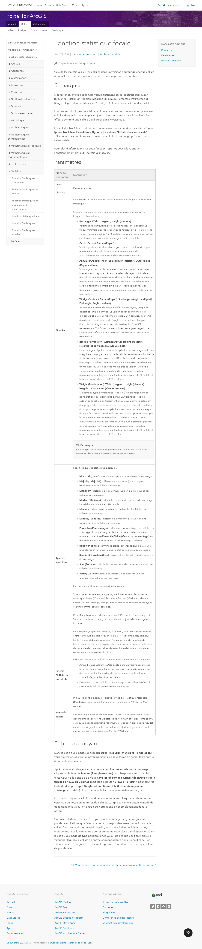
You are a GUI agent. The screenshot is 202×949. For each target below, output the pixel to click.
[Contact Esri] (168, 906)
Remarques (167, 50)
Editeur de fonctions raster (22, 42)
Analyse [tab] (15, 63)
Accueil (12, 24)
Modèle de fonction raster (22, 49)
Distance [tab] (16, 106)
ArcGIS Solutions (64, 928)
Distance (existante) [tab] (22, 113)
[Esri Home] (156, 895)
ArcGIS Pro (60, 907)
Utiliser (25, 24)
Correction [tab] (17, 92)
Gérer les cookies (77, 942)
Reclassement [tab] (19, 164)
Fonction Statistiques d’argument (23, 180)
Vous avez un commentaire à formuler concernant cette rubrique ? (115, 864)
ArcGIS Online (62, 902)
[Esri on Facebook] (158, 906)
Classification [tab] (18, 77)
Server (10, 912)
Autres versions (82, 54)
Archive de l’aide (109, 54)
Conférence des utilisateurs (118, 917)
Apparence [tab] (17, 70)
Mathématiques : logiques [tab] (26, 145)
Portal (39, 5)
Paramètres (167, 55)
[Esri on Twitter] (152, 906)
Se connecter (174, 5)
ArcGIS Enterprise (19, 5)
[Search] (159, 5)
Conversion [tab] (17, 84)
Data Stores (62, 5)
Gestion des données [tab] (23, 99)
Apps (85, 5)
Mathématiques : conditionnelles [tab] (19, 136)
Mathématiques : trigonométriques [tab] (19, 154)
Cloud (75, 5)
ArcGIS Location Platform (68, 917)
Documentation (15, 933)
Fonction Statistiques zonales (23, 232)
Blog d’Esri (108, 912)
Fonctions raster (39, 30)
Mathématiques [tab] (20, 127)
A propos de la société (115, 902)
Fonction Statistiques (23, 223)
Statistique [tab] (17, 171)
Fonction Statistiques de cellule (25, 191)
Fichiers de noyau (171, 60)
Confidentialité (58, 942)
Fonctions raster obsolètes (22, 56)
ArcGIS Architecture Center (70, 933)
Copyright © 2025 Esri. (18, 942)
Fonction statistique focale (26, 216)
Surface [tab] (15, 241)
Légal (90, 942)
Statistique (58, 30)
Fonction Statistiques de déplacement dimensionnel (25, 204)
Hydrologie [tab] (17, 120)
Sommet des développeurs (117, 922)
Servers (49, 5)
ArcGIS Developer (64, 922)
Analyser (22, 30)
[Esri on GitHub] (163, 906)
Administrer (40, 24)
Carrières (107, 907)
